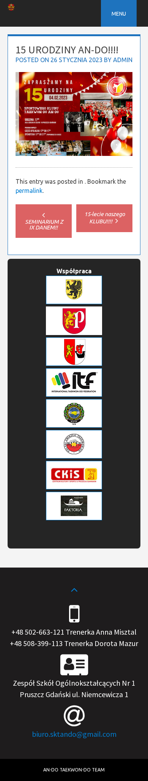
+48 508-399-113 (36, 643)
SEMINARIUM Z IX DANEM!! (43, 224)
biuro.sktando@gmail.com (74, 734)
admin (122, 59)
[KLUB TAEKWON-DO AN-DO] (11, 8)
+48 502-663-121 (37, 632)
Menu (119, 14)
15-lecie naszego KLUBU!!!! (104, 218)
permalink (29, 190)
